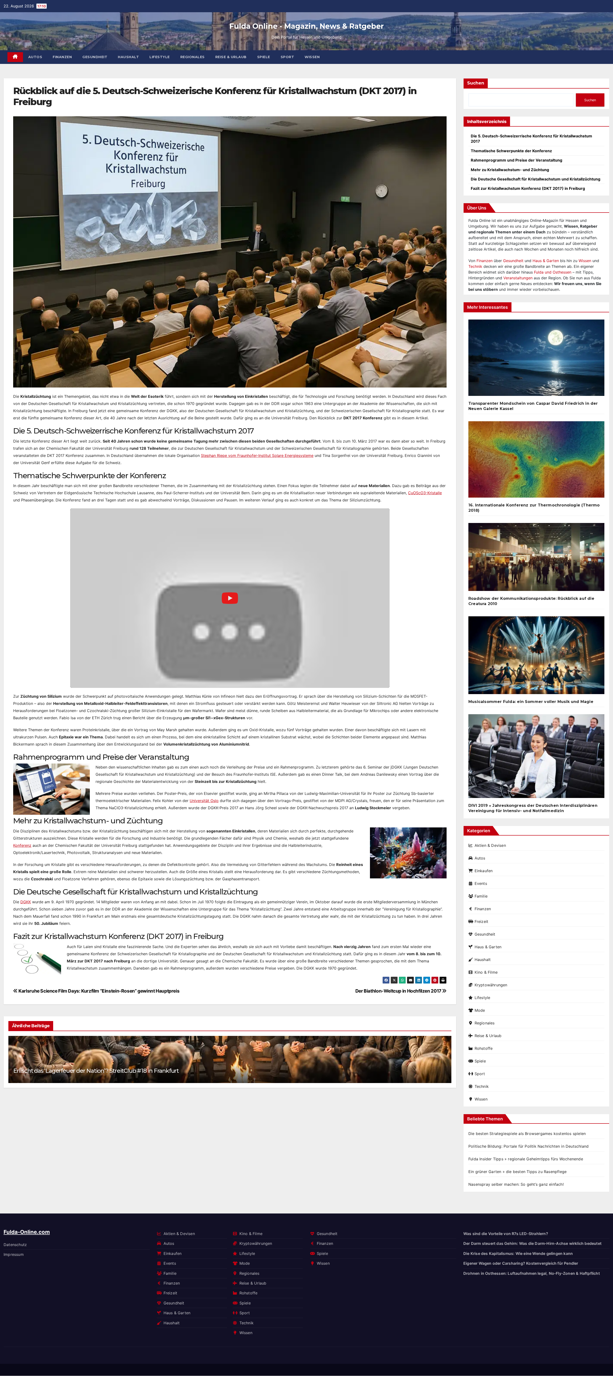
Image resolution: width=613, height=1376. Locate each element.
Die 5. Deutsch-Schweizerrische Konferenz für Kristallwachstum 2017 (531, 139)
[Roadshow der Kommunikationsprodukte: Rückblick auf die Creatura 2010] (536, 559)
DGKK (25, 901)
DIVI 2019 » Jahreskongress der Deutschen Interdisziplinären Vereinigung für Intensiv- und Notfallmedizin (532, 808)
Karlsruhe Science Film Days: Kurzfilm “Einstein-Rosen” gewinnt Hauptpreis (98, 991)
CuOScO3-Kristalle (425, 492)
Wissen (312, 57)
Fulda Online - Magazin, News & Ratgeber (306, 26)
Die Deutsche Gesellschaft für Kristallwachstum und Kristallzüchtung (535, 179)
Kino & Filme (486, 972)
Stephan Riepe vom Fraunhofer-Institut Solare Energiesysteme (257, 455)
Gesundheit (94, 57)
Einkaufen (484, 870)
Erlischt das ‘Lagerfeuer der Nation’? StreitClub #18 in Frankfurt (96, 1070)
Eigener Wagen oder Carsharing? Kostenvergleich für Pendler (520, 1263)
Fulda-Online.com (27, 1232)
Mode (480, 1010)
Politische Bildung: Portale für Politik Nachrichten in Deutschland (528, 1146)
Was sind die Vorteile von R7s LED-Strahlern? (505, 1233)
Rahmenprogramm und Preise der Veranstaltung (516, 160)
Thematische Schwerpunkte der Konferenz (511, 150)
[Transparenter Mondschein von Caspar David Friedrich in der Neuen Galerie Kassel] (536, 360)
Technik (475, 266)
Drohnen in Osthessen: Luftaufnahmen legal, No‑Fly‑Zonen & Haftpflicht (531, 1273)
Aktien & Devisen (490, 845)
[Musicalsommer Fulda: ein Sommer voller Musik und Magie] (536, 657)
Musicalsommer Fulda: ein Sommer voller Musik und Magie (530, 701)
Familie (481, 896)
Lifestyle (159, 57)
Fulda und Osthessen (552, 272)
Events (481, 883)
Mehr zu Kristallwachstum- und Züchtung (510, 169)
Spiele (263, 57)
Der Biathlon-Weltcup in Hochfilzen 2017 (398, 991)
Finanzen (62, 57)
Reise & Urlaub (231, 57)
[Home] (15, 57)
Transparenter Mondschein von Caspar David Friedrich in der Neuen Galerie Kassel (533, 406)
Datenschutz (15, 1244)
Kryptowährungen (491, 985)
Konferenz (22, 845)
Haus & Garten (546, 260)
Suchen (475, 83)
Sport (287, 57)
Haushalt (128, 57)
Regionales (192, 57)
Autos (35, 57)
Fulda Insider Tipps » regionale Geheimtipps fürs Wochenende (525, 1159)
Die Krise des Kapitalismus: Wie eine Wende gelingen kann (518, 1253)
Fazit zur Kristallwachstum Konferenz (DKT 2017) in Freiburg (528, 188)
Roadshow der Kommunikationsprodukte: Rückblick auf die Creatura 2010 (531, 601)
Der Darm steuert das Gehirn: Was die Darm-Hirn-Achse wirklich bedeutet (532, 1243)
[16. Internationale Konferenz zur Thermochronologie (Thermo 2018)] (536, 461)
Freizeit (481, 921)
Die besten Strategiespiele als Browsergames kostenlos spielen (527, 1133)
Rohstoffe (484, 1048)
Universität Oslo (204, 800)
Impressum (14, 1254)
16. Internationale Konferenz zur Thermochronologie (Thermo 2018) (534, 508)
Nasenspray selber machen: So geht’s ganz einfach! (516, 1184)
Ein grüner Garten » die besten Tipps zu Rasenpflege (517, 1171)
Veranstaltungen (518, 277)
